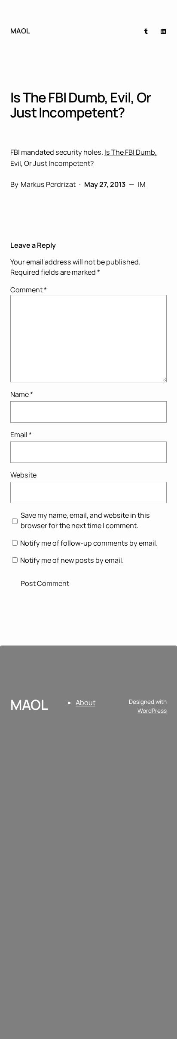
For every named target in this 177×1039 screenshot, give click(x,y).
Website (23, 475)
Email (21, 434)
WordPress (152, 711)
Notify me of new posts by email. (72, 560)
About (85, 702)
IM (142, 184)
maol (20, 31)
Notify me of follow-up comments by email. (89, 543)
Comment (28, 289)
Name (21, 394)
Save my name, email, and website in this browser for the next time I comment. (85, 520)
